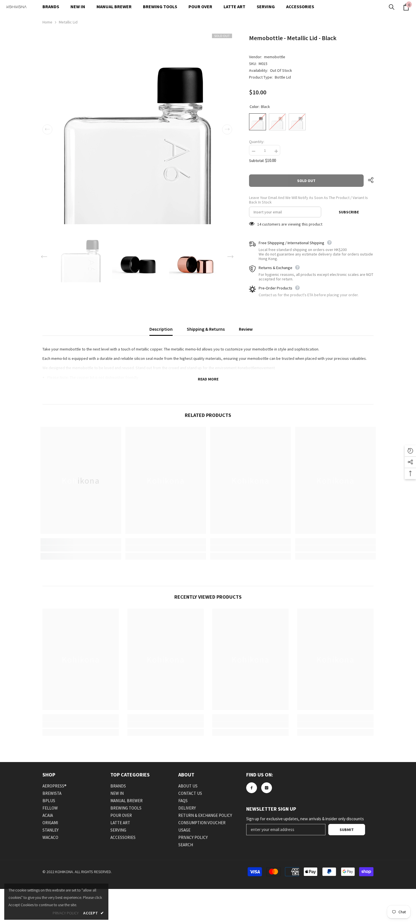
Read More (208, 379)
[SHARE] (369, 180)
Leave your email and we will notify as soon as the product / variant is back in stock (308, 199)
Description (161, 329)
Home (47, 22)
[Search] (391, 7)
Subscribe (349, 212)
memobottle (274, 56)
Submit (347, 829)
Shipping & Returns (206, 329)
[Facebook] (251, 787)
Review (246, 329)
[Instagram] (266, 787)
